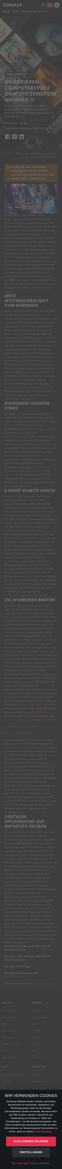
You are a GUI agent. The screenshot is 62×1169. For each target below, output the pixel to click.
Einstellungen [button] (31, 1152)
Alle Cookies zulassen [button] (31, 1141)
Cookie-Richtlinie (43, 1131)
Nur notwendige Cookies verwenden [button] (31, 1163)
